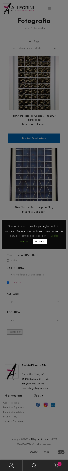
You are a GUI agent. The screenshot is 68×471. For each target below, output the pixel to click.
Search (34, 465)
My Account (11, 465)
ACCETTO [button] (40, 242)
